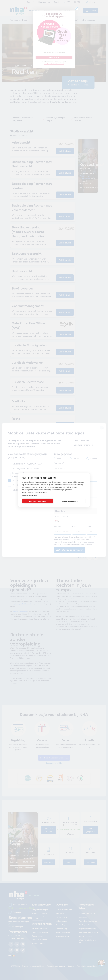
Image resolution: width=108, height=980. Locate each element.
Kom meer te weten (29, 495)
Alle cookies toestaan (37, 501)
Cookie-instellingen (70, 501)
